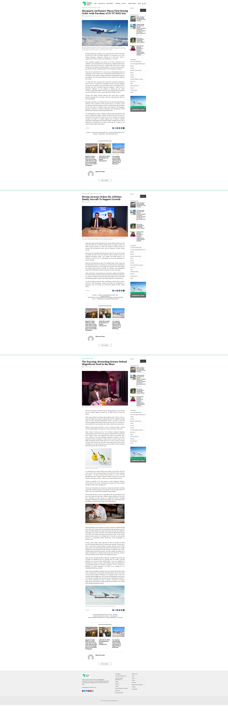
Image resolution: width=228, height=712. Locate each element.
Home (95, 3)
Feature (123, 3)
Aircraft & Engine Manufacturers (89, 7)
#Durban (115, 614)
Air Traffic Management (135, 61)
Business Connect (132, 3)
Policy (131, 83)
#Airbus (100, 295)
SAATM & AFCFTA (101, 3)
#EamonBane (101, 134)
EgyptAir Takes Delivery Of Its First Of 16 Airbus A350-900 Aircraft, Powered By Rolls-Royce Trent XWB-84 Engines (91, 161)
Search (131, 8)
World (99, 7)
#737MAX (88, 132)
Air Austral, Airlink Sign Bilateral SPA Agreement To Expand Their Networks (116, 160)
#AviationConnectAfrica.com (116, 132)
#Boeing (95, 134)
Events (139, 3)
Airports (132, 68)
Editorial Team (100, 171)
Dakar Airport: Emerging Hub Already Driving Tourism (140, 18)
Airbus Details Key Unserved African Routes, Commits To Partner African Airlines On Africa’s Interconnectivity (141, 29)
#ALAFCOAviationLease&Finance (99, 132)
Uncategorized (133, 90)
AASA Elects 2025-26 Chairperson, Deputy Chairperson (104, 159)
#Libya (94, 298)
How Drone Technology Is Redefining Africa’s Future (140, 40)
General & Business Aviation (136, 79)
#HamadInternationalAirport (101, 616)
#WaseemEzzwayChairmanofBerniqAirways (108, 298)
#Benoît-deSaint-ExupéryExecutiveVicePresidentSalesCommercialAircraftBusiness (105, 297)
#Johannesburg (114, 616)
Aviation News (110, 3)
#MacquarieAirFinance (112, 134)
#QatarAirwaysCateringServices (96, 617)
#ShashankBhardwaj (111, 617)
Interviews (117, 3)
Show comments (105, 180)
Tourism (132, 88)
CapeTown (120, 617)
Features (132, 76)
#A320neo (94, 295)
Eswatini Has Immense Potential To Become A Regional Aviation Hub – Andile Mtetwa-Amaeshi (140, 50)
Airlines (132, 65)
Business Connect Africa (135, 70)
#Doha (110, 614)
